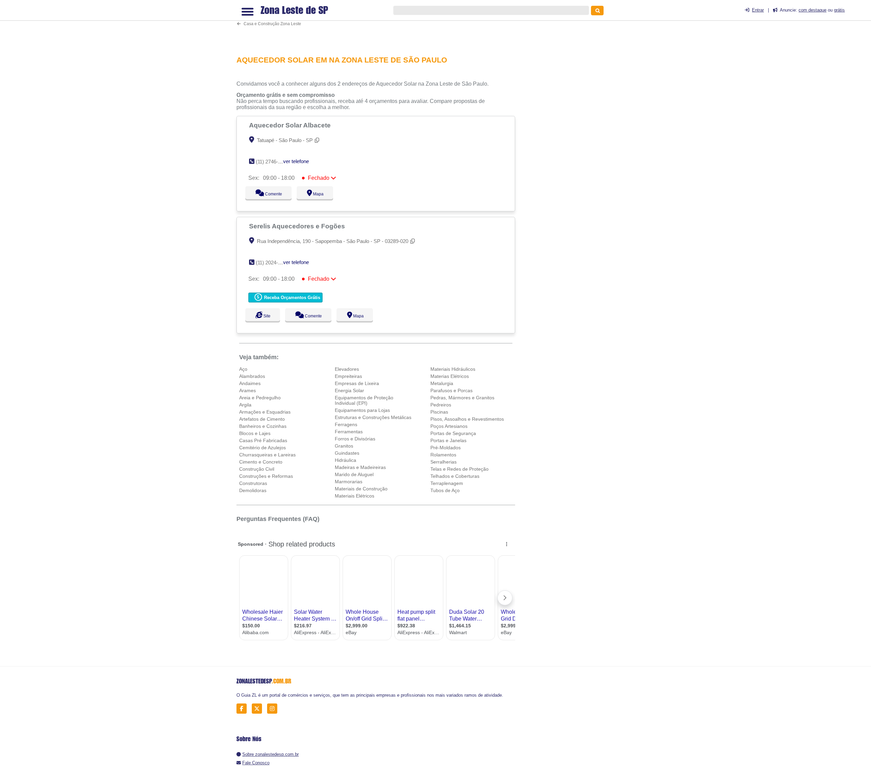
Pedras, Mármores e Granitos (462, 397)
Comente (269, 194)
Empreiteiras (348, 376)
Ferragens (346, 424)
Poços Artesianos (448, 426)
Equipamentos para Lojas (362, 410)
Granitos (344, 446)
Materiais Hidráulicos (452, 369)
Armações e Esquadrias (265, 412)
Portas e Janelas (448, 440)
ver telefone (296, 161)
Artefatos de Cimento (262, 419)
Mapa (317, 194)
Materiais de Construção (361, 488)
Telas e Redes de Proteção (459, 469)
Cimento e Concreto (260, 462)
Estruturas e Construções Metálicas (373, 417)
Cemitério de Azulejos (262, 447)
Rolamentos (443, 454)
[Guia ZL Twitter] (259, 708)
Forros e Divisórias (355, 438)
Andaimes (250, 383)
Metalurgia (441, 383)
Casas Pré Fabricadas (263, 440)
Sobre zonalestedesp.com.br (270, 754)
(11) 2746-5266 (272, 161)
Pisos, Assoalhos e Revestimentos (467, 419)
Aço (243, 369)
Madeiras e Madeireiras (360, 467)
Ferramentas (349, 431)
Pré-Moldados (445, 447)
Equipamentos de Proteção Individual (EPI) (364, 400)
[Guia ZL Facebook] (243, 708)
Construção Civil (256, 469)
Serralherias (443, 462)
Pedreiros (440, 404)
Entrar (758, 10)
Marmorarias (348, 481)
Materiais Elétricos (354, 496)
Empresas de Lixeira (357, 383)
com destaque (812, 10)
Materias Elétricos (449, 376)
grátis (839, 10)
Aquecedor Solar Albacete (290, 125)
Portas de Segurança (453, 433)
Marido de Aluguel (354, 474)
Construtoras (253, 483)
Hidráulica (345, 460)
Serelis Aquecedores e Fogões (298, 226)
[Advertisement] (379, 25)
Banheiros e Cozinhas (262, 426)
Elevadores (347, 369)
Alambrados (252, 376)
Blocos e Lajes (254, 433)
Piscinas (439, 412)
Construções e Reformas (266, 476)
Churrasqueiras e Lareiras (267, 454)
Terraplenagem (446, 483)
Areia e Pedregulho (260, 397)
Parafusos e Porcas (451, 390)
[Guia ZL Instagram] (274, 708)
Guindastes (347, 453)
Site (266, 316)
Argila (245, 404)
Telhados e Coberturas (454, 476)
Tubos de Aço (445, 490)
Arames (247, 390)
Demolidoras (252, 490)
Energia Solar (349, 390)
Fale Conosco (255, 762)
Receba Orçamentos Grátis (291, 297)
